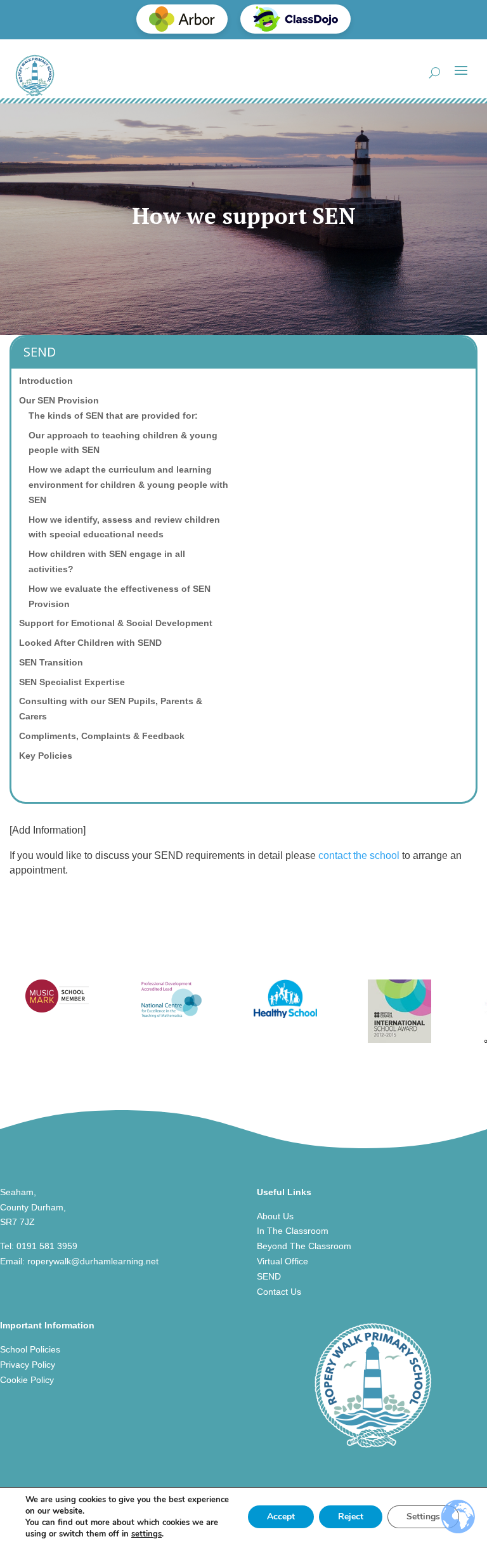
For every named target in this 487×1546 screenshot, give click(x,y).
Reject (350, 1516)
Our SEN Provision (59, 400)
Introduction (46, 381)
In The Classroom (292, 1231)
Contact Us (279, 1292)
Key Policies (45, 755)
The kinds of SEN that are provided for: (113, 415)
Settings (423, 1516)
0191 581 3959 (46, 1246)
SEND (269, 1276)
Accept (281, 1516)
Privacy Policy (27, 1364)
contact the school (360, 855)
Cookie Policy (27, 1380)
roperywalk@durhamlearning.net (93, 1261)
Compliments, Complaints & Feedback (102, 736)
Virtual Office (282, 1261)
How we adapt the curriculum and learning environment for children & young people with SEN (128, 484)
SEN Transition (51, 662)
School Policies (30, 1349)
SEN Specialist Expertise (72, 682)
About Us (275, 1216)
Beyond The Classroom (304, 1246)
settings (146, 1534)
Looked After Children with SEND (90, 643)
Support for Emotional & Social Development (115, 623)
